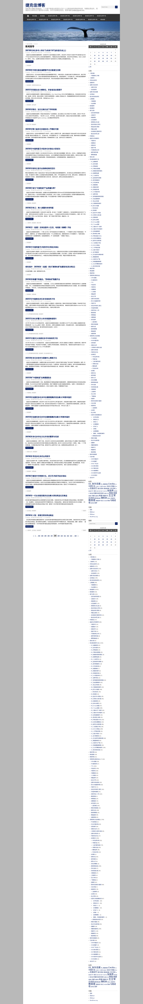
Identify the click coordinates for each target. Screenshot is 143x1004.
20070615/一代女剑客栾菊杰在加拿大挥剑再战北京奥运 (46, 495)
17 (94, 58)
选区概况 (94, 322)
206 (49, 535)
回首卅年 (93, 145)
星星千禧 (93, 147)
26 (103, 61)
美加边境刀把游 (95, 126)
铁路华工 (93, 447)
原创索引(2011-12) (89, 16)
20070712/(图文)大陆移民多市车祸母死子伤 (41, 338)
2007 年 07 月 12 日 (37, 301)
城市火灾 (93, 377)
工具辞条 (93, 391)
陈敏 (108, 500)
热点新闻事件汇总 (48, 353)
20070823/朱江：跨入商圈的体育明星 (39, 207)
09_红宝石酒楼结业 (96, 238)
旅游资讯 (93, 405)
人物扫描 (92, 73)
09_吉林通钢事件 (95, 231)
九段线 (97, 486)
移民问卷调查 (94, 324)
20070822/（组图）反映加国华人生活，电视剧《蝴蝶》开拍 (48, 227)
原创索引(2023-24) (80, 19)
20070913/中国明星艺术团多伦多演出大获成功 (42, 148)
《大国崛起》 (95, 424)
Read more (29, 61)
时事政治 (92, 136)
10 (94, 55)
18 (99, 58)
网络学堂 (92, 273)
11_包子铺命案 (95, 252)
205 (45, 535)
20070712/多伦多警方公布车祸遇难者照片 (41, 318)
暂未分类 (92, 157)
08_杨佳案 (94, 210)
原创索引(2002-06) (52, 16)
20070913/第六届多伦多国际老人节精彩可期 (42, 129)
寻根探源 (93, 389)
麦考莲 (92, 503)
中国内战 (94, 359)
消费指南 (34, 294)
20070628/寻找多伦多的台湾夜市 (37, 456)
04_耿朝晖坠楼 (95, 173)
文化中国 (93, 403)
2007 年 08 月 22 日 (37, 229)
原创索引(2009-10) (77, 16)
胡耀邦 (93, 442)
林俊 (111, 493)
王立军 (112, 495)
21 (111, 58)
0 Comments (48, 52)
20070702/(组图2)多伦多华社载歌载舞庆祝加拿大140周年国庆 (48, 397)
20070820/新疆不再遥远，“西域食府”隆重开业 (42, 279)
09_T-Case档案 (95, 224)
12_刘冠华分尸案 (95, 259)
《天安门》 (95, 426)
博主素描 (34, 16)
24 (94, 61)
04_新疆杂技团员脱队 (96, 171)
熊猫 (100, 496)
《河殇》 (94, 428)
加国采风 (92, 82)
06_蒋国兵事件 (95, 187)
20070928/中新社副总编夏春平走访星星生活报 (42, 70)
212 (68, 535)
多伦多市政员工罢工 (96, 305)
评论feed (92, 514)
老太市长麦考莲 (95, 440)
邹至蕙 (105, 500)
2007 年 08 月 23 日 (37, 210)
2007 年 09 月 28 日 (37, 72)
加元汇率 (29, 124)
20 (107, 58)
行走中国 (92, 456)
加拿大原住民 (94, 349)
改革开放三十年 (95, 310)
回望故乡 (93, 143)
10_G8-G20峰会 (95, 245)
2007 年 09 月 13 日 (37, 92)
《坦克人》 (95, 421)
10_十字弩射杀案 (95, 247)
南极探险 (93, 117)
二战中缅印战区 (96, 361)
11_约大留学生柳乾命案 (97, 254)
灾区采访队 (95, 208)
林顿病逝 (93, 315)
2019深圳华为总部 (96, 473)
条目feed (92, 512)
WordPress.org (94, 516)
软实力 (102, 500)
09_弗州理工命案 (95, 233)
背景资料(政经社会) (36, 85)
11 (98, 55)
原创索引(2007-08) (65, 16)
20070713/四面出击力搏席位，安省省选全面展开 (43, 89)
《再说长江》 (95, 419)
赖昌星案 (93, 331)
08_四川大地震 (95, 205)
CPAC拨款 (93, 277)
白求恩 (93, 410)
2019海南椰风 (94, 470)
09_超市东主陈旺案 (96, 240)
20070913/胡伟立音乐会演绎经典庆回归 (40, 168)
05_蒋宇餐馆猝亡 (95, 180)
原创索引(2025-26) (92, 19)
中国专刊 (93, 140)
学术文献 (93, 384)
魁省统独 (93, 452)
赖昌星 (91, 500)
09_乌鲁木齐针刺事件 (96, 229)
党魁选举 (93, 294)
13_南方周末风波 (95, 266)
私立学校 (93, 412)
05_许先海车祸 (95, 182)
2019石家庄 (94, 475)
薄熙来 (104, 498)
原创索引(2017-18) (43, 19)
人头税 (101, 486)
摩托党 (91, 493)
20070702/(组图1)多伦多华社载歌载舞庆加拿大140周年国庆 (47, 416)
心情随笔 (92, 98)
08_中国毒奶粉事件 (96, 203)
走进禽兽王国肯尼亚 (96, 131)
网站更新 (92, 270)
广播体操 (93, 396)
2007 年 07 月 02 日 (37, 399)
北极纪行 (93, 115)
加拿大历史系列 (94, 85)
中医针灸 (91, 486)
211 (65, 535)
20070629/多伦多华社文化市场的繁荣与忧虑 (42, 436)
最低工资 (106, 493)
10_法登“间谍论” (95, 250)
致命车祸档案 (93, 454)
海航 (93, 496)
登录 (91, 509)
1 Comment (47, 210)
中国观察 (93, 101)
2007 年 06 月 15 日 (37, 497)
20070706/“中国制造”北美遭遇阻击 (38, 377)
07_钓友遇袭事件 (95, 198)
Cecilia (111, 484)
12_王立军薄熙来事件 (96, 263)
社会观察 (93, 103)
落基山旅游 (94, 129)
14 (111, 55)
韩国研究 (93, 449)
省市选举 (34, 104)
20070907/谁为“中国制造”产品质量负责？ (40, 188)
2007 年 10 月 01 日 (37, 52)
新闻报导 (29, 65)
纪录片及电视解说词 (96, 414)
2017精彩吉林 (94, 468)
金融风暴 (93, 333)
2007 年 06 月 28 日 (37, 458)
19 (103, 58)
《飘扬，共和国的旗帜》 (98, 433)
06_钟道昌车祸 (95, 189)
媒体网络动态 (94, 382)
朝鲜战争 (94, 366)
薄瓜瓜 (109, 498)
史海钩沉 (93, 354)
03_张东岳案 (94, 164)
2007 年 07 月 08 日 (37, 360)
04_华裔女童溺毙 (95, 168)
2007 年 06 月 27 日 (37, 478)
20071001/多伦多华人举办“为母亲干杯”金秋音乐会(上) (45, 50)
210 (62, 535)
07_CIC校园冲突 (95, 191)
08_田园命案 (94, 217)
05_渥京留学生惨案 (96, 177)
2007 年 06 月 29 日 (37, 438)
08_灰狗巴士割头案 (96, 215)
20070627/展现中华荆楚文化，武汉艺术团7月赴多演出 (45, 475)
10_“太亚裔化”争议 (96, 243)
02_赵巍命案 (94, 161)
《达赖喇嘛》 (95, 431)
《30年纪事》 (96, 417)
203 (39, 535)
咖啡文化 (93, 373)
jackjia (28, 52)
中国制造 (29, 203)
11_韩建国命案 (95, 256)
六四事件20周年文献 (96, 347)
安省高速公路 (94, 387)
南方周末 (100, 488)
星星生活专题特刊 (94, 138)
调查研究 (113, 498)
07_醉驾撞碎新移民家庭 (32, 314)
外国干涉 (93, 303)
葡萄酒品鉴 (94, 154)
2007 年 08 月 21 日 (37, 249)
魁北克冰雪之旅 (95, 133)
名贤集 (93, 370)
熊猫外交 (105, 496)
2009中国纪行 (94, 459)
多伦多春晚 (94, 380)
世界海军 (93, 342)
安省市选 (105, 491)
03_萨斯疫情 (94, 166)
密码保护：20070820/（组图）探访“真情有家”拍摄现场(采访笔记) (50, 266)
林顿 (115, 493)
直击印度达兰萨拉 (95, 124)
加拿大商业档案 (94, 92)
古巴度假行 (94, 119)
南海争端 (106, 488)
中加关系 (93, 284)
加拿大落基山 (111, 486)
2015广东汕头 (94, 463)
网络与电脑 (94, 438)
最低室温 (93, 312)
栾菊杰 (84, 510)
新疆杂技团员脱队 (98, 493)
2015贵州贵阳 (94, 466)
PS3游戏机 (94, 338)
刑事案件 (105, 486)
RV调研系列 (94, 280)
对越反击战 (95, 363)
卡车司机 (113, 488)
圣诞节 (101, 491)
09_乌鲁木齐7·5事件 (96, 226)
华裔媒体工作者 (95, 75)
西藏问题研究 (94, 445)
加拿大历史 (94, 87)
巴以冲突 (93, 394)
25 (99, 61)
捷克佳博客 (35, 5)
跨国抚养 (98, 500)
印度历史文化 (94, 352)
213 (71, 535)
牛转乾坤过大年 (95, 150)
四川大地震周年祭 (95, 301)
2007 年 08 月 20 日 (37, 269)
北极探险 (94, 408)
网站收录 (102, 19)
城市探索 (93, 375)
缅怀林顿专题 (94, 152)
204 (42, 535)
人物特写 (29, 222)
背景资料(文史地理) (95, 335)
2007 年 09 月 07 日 (37, 190)
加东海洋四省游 (95, 112)
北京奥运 (29, 510)
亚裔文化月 (29, 451)
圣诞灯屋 (98, 491)
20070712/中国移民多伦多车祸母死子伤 (40, 298)
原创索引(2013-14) (101, 16)
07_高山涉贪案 (95, 201)
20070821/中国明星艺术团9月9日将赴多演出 (42, 247)
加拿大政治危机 (95, 298)
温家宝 (97, 495)
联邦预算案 (94, 329)
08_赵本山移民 (95, 219)
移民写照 (39, 222)
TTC (92, 282)
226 (76, 535)
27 (107, 61)
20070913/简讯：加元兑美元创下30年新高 (41, 109)
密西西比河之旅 (95, 122)
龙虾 (95, 503)
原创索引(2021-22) (67, 19)
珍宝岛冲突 (95, 368)
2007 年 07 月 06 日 (37, 379)
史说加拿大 (94, 89)
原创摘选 (42, 16)
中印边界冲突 (95, 356)
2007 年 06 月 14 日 (37, 517)
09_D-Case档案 (95, 222)
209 (59, 535)
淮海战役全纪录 (96, 435)
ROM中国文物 (94, 340)
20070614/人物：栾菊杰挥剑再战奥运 (39, 515)
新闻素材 (92, 108)
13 (107, 55)
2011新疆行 (94, 461)
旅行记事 (92, 110)
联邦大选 (93, 326)
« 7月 (89, 66)
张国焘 (93, 398)
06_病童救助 (94, 184)
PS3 (116, 484)
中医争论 (93, 287)
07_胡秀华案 (94, 194)
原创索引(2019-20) (55, 19)
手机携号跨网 (94, 308)
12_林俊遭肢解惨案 (96, 261)
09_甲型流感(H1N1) (96, 236)
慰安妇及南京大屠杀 (96, 401)
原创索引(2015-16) (31, 19)
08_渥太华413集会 (96, 212)
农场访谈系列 (93, 80)
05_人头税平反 (95, 175)
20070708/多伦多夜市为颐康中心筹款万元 (41, 357)
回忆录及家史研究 (94, 96)
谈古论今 (92, 477)
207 (52, 535)
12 (103, 55)
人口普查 (93, 291)
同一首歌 (94, 491)
